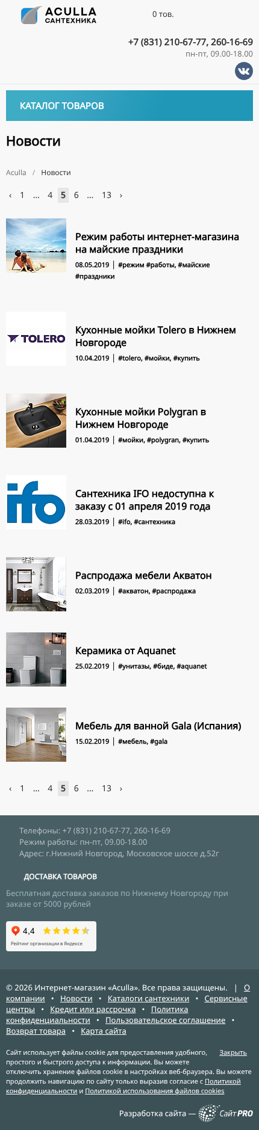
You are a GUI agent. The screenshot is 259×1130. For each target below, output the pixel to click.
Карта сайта (103, 1030)
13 (106, 195)
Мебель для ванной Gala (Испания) (158, 725)
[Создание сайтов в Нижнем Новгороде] (225, 1119)
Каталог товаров (62, 106)
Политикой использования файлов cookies (154, 1091)
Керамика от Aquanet (125, 650)
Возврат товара (36, 1030)
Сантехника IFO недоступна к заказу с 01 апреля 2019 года (144, 500)
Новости (76, 998)
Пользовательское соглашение (165, 1019)
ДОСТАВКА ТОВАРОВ (60, 876)
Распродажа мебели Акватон (143, 575)
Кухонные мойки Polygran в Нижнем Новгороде (140, 418)
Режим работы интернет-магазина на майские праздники (157, 243)
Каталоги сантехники (149, 998)
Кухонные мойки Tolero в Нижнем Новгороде (155, 336)
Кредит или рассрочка (93, 1009)
